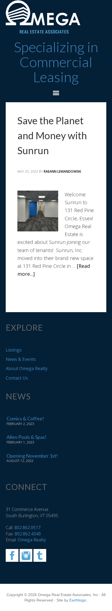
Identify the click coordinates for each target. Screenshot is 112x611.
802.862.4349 (28, 534)
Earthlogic (77, 600)
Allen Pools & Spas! (26, 437)
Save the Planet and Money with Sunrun (52, 135)
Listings (14, 350)
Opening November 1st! (32, 456)
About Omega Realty (27, 368)
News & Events (21, 359)
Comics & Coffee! (25, 418)
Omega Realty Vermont (56, 17)
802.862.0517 (27, 528)
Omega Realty (32, 540)
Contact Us (17, 378)
